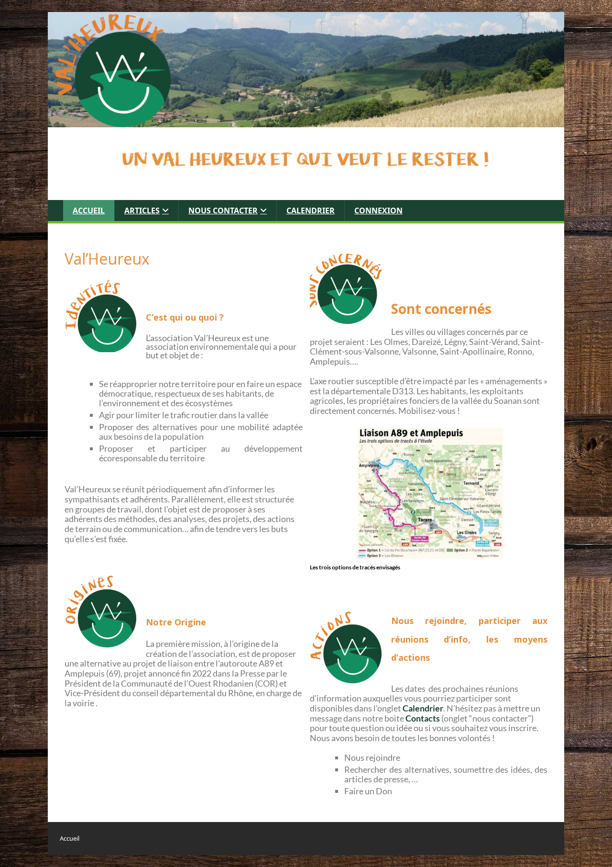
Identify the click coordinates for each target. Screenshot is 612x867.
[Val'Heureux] (306, 69)
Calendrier (310, 210)
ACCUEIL (89, 210)
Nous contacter (223, 210)
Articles (142, 210)
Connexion (378, 210)
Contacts (422, 718)
